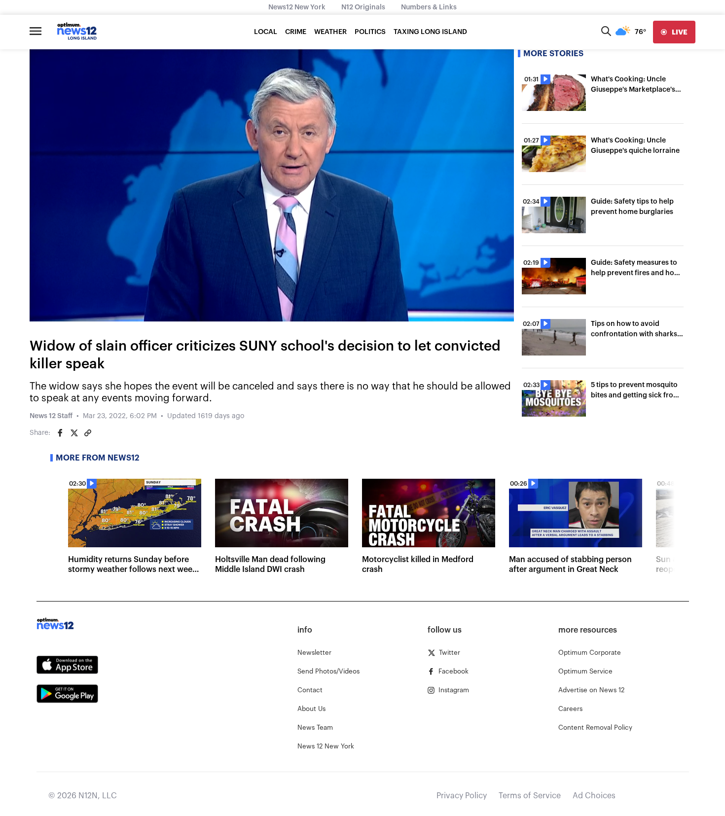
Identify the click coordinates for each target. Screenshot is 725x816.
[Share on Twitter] (74, 433)
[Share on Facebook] (60, 433)
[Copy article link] (88, 433)
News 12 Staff (51, 416)
